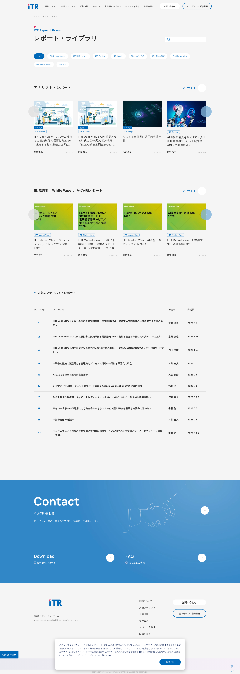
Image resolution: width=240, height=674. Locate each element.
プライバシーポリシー (88, 655)
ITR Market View (180, 56)
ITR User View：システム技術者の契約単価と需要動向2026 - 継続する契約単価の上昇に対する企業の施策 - (108, 323)
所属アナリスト (68, 6)
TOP (36, 16)
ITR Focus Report (58, 56)
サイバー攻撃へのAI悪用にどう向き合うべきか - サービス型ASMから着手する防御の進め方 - (102, 408)
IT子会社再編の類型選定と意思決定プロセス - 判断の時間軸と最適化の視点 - (93, 363)
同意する (170, 662)
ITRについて (51, 6)
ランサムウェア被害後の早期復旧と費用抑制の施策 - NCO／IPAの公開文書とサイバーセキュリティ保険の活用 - (107, 433)
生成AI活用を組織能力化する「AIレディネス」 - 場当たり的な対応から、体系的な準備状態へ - (102, 397)
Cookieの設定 (9, 654)
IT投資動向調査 (158, 56)
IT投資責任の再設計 (63, 419)
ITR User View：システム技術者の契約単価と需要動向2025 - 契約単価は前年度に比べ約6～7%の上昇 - (107, 336)
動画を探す (149, 6)
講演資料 (62, 64)
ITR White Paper (43, 64)
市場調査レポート (113, 6)
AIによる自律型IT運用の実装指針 (70, 374)
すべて (39, 56)
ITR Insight (118, 56)
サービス (96, 6)
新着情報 (84, 6)
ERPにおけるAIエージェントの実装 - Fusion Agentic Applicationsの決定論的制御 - (98, 385)
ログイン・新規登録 (198, 6)
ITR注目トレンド (80, 56)
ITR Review (100, 56)
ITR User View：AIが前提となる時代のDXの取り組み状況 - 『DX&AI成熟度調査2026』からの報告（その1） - (109, 350)
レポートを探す (132, 6)
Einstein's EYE (137, 56)
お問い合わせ (169, 6)
